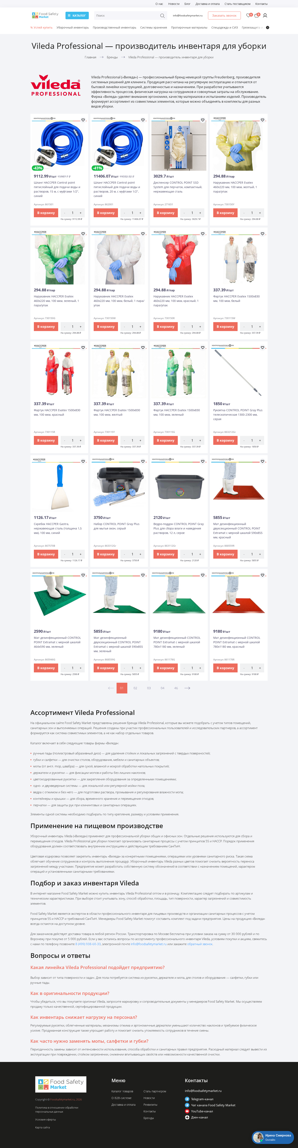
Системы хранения (153, 27)
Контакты (261, 4)
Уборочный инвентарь (73, 27)
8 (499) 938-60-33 (88, 944)
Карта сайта (42, 1127)
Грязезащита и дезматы (259, 27)
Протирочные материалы (189, 27)
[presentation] (267, 27)
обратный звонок (199, 944)
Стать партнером (155, 1091)
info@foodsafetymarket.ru (188, 15)
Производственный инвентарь (114, 27)
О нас (159, 4)
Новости (173, 4)
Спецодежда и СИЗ (224, 27)
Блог (187, 4)
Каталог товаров (122, 1091)
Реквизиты (150, 1104)
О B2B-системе (121, 1098)
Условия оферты (45, 1119)
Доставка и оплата (208, 4)
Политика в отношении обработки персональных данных (56, 1109)
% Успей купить (41, 27)
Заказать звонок (224, 15)
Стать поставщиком (237, 4)
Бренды (149, 1118)
